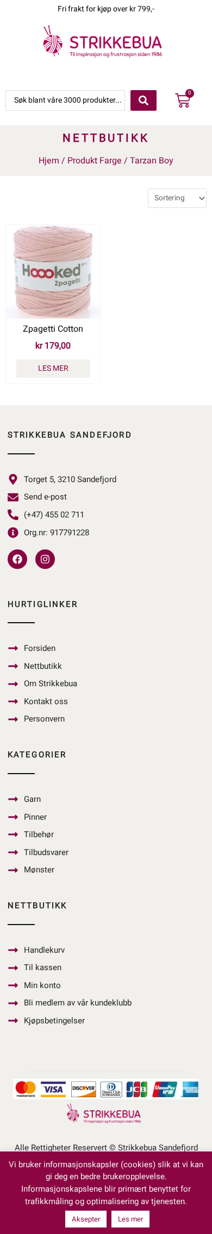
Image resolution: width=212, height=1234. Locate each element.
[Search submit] (143, 100)
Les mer (53, 368)
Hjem (49, 160)
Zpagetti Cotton (53, 329)
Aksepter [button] (86, 1219)
